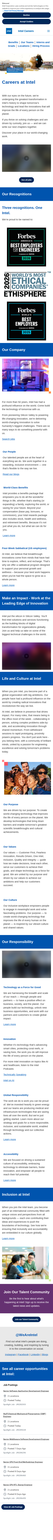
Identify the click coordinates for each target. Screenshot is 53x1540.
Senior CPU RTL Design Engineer (17, 1485)
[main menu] (48, 31)
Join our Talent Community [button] (26, 1319)
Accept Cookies (26, 21)
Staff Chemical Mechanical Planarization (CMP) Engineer (24, 1415)
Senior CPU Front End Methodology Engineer (23, 1462)
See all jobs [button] (26, 180)
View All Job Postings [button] (13, 1507)
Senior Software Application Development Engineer (26, 1391)
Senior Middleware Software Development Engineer (26, 1439)
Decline (26, 15)
